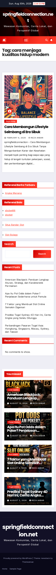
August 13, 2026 (19, 403)
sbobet (8, 214)
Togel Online (14, 487)
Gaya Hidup (11, 121)
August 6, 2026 (18, 468)
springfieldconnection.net (28, 17)
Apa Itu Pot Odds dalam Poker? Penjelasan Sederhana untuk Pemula (28, 430)
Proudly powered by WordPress (17, 558)
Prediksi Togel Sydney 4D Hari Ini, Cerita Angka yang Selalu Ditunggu (27, 495)
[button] (46, 40)
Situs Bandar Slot (14, 224)
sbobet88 (10, 210)
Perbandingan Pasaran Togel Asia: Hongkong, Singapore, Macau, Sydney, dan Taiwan (27, 328)
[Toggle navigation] (26, 40)
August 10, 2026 (19, 436)
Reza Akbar (37, 138)
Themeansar (27, 562)
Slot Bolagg (11, 234)
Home (4, 569)
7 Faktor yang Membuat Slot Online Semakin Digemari (26, 463)
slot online (13, 454)
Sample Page (15, 569)
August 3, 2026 (18, 500)
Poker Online (14, 422)
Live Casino (14, 390)
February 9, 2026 (16, 138)
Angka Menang (13, 193)
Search (9, 244)
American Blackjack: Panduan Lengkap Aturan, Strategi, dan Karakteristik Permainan (27, 282)
